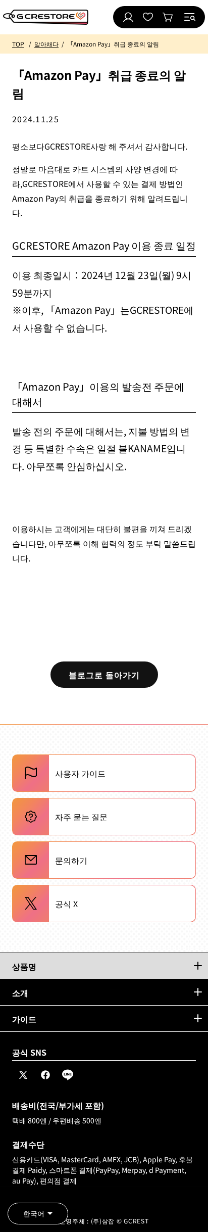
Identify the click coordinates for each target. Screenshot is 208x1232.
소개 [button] (20, 992)
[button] (190, 17)
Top (18, 43)
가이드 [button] (24, 1019)
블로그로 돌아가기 (104, 675)
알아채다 (46, 43)
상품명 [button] (24, 966)
